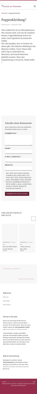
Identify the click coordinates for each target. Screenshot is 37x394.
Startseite (4, 13)
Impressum (6, 301)
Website (9, 165)
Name (8, 148)
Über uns (6, 297)
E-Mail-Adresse (13, 156)
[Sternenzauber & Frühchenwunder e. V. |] (11, 6)
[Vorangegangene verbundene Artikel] (29, 218)
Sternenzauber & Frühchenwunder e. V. (18, 381)
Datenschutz (6, 304)
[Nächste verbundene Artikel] (33, 218)
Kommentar (11, 133)
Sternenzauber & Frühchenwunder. (16, 329)
